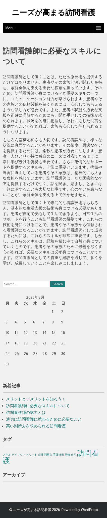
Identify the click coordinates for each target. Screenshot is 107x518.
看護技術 (58, 454)
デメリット (18, 454)
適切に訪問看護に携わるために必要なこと (44, 419)
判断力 (48, 454)
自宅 (73, 454)
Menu (9, 27)
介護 (40, 454)
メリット (31, 454)
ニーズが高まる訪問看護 (53, 12)
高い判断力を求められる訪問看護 (36, 426)
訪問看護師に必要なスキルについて (38, 405)
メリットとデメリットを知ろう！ (36, 399)
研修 (67, 454)
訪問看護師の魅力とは (26, 412)
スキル (7, 454)
